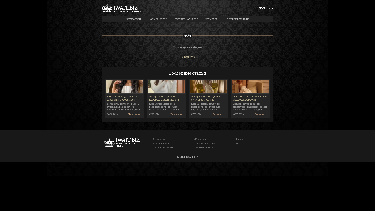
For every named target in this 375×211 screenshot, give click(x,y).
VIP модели (212, 19)
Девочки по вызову (204, 143)
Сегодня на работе (186, 19)
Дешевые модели (238, 19)
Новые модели (158, 19)
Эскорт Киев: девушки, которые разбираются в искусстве (164, 99)
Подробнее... (135, 114)
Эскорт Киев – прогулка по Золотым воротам (250, 98)
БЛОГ (262, 8)
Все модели (133, 19)
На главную (187, 56)
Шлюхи (239, 139)
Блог (237, 143)
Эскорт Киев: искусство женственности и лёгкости (206, 99)
